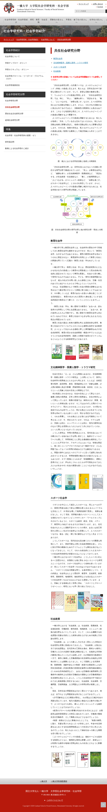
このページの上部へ (103, 804)
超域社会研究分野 (12, 120)
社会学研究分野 (11, 101)
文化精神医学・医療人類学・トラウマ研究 (70, 63)
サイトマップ (84, 4)
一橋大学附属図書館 (59, 781)
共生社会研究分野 (64, 40)
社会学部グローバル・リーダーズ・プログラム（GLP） (24, 77)
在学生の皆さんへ (96, 21)
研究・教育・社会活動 (38, 21)
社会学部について (48, 40)
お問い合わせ (98, 4)
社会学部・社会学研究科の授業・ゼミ (20, 135)
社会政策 (57, 71)
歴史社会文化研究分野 (14, 114)
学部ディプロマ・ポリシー (16, 63)
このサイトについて (55, 800)
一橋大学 (43, 781)
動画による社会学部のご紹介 (17, 148)
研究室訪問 (9, 142)
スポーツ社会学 (59, 67)
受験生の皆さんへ (56, 21)
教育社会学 (58, 59)
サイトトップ (9, 40)
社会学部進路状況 (12, 85)
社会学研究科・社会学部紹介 (16, 21)
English (100, 7)
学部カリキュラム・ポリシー (17, 69)
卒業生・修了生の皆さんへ (76, 21)
